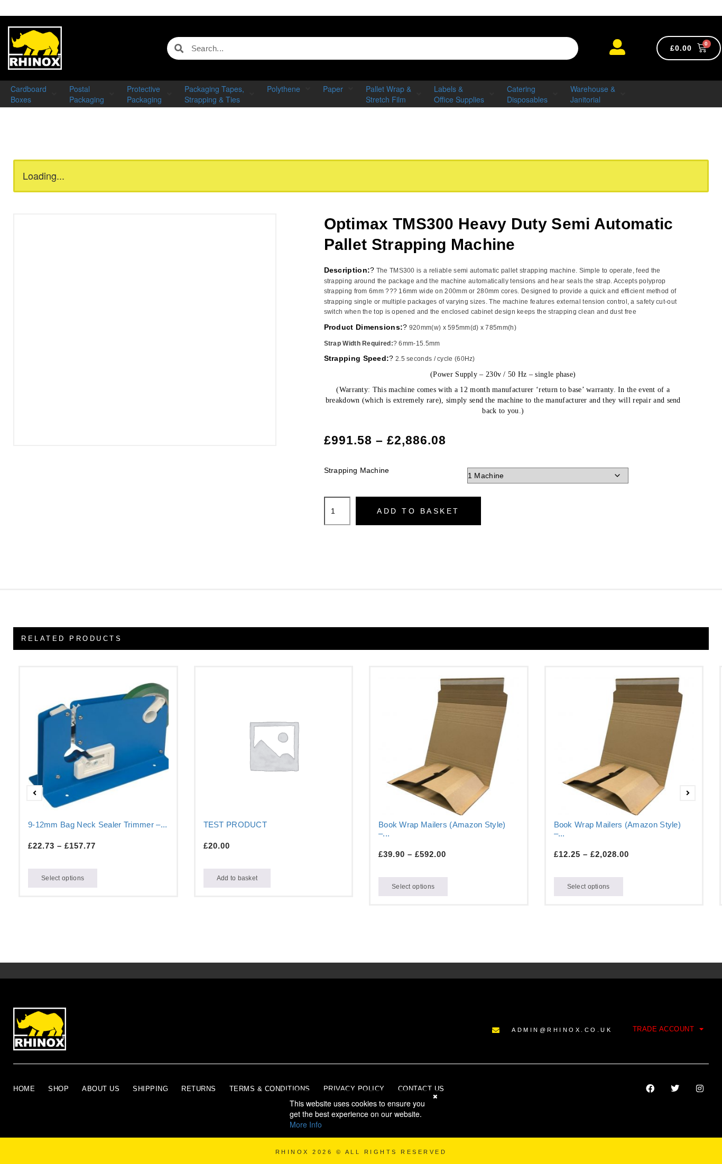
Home (24, 1089)
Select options (62, 878)
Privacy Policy (354, 1089)
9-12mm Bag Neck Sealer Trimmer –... (98, 824)
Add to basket (418, 511)
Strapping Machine (357, 470)
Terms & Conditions (269, 1089)
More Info (306, 1124)
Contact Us (421, 1089)
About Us (100, 1089)
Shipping (150, 1089)
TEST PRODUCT (235, 824)
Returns (198, 1089)
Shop (58, 1089)
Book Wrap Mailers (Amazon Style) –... (442, 829)
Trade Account (664, 1029)
